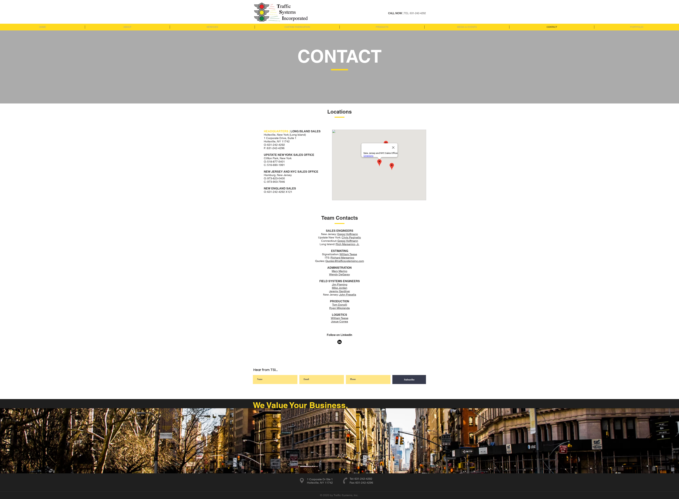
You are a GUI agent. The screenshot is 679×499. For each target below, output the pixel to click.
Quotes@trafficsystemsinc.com (344, 261)
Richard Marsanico (342, 257)
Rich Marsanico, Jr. (347, 244)
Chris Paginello (351, 237)
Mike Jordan (339, 288)
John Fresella (347, 294)
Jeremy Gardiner (339, 291)
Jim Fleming (339, 284)
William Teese (348, 254)
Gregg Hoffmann (347, 234)
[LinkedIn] (339, 342)
